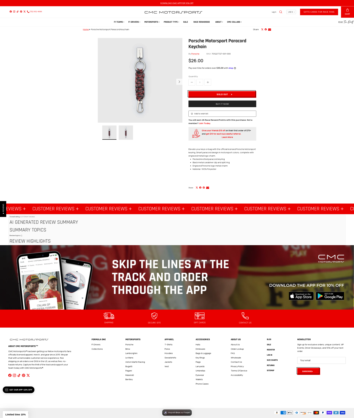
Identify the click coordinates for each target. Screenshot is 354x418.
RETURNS (270, 365)
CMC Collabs (233, 22)
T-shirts (168, 344)
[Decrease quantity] (191, 82)
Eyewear (200, 375)
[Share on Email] (269, 29)
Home (86, 29)
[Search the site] (280, 12)
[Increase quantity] (208, 82)
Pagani (128, 370)
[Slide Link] (177, 277)
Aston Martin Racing (135, 361)
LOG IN (269, 355)
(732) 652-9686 (35, 11)
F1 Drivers (133, 22)
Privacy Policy (237, 366)
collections (97, 348)
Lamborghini (131, 353)
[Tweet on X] (262, 29)
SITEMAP (270, 370)
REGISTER (271, 349)
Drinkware (200, 348)
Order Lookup (237, 348)
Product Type (171, 22)
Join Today (204, 123)
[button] (15, 414)
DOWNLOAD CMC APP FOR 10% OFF (176, 3)
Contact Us (236, 361)
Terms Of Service (239, 370)
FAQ (233, 353)
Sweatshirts (170, 357)
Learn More (227, 137)
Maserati (129, 375)
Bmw (127, 348)
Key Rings (200, 357)
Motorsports (151, 22)
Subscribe (307, 371)
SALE (185, 22)
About (218, 22)
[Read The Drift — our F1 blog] (346, 22)
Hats (198, 344)
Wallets (199, 379)
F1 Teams (118, 22)
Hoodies (169, 353)
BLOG (269, 339)
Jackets (168, 361)
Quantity (193, 76)
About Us (235, 344)
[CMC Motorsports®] (173, 12)
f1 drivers (96, 344)
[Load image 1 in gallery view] (140, 80)
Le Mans (129, 357)
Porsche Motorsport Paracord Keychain (110, 29)
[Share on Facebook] (266, 29)
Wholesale (236, 357)
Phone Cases (202, 383)
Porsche (195, 53)
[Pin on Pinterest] (204, 188)
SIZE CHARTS (272, 360)
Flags (198, 361)
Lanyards (200, 366)
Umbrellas (200, 370)
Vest (167, 366)
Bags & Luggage (203, 353)
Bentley (129, 379)
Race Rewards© (201, 22)
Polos (167, 348)
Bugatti (128, 366)
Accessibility (237, 375)
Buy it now (222, 103)
